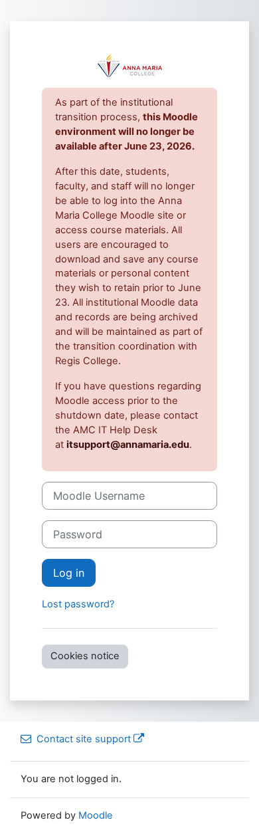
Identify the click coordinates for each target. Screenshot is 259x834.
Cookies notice (85, 656)
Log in (68, 572)
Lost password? (78, 604)
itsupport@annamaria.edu (127, 445)
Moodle (95, 815)
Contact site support (84, 739)
